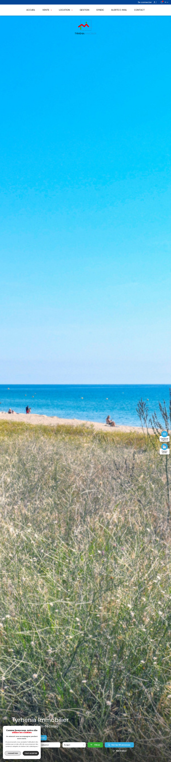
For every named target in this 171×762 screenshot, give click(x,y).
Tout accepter (31, 753)
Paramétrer (13, 753)
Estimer (41, 738)
